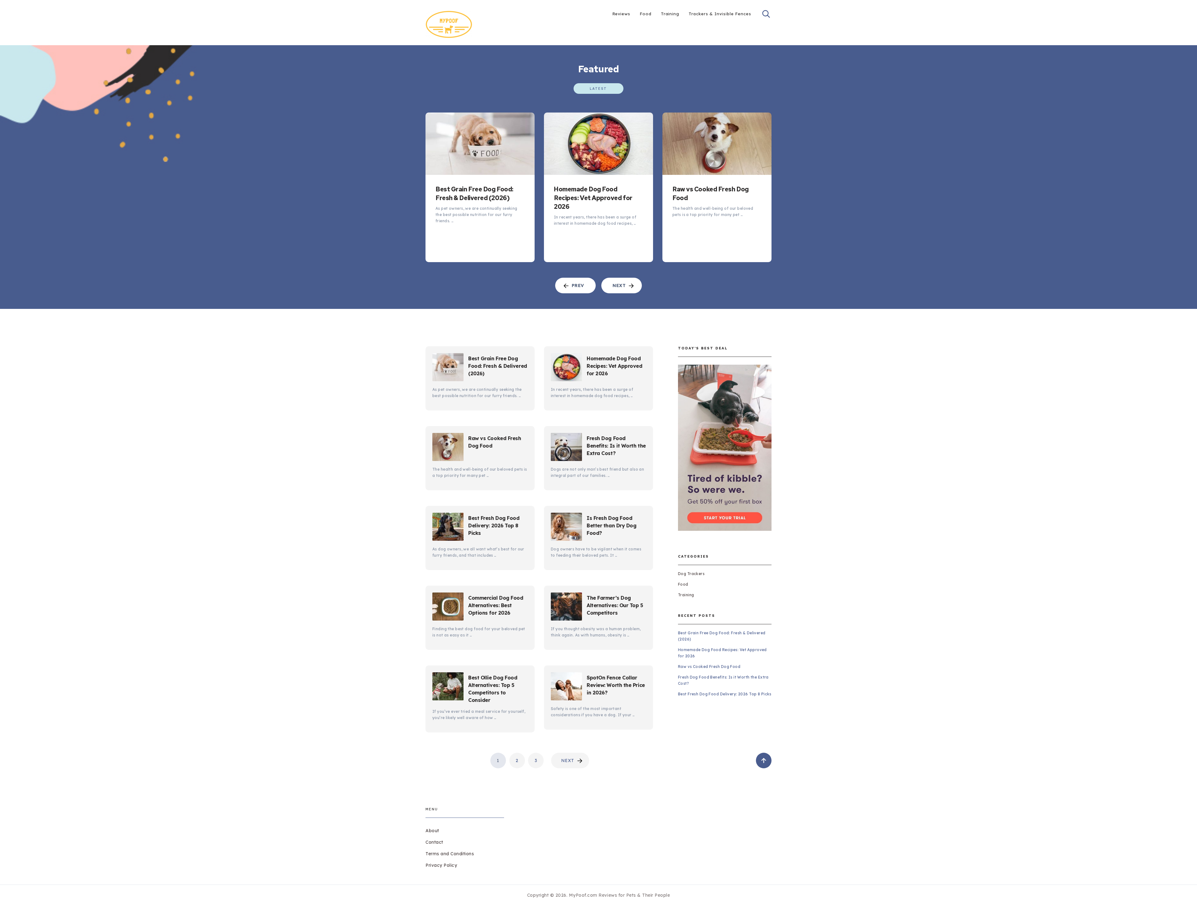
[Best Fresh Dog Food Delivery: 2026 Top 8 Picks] (448, 528)
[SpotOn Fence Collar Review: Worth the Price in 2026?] (566, 687)
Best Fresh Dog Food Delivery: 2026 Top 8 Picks (494, 525)
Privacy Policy (441, 865)
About (432, 830)
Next (567, 760)
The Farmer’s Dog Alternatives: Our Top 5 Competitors (615, 605)
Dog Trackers (691, 573)
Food (645, 13)
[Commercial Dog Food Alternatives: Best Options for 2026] (448, 608)
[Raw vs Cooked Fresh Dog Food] (717, 144)
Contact (434, 842)
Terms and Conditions (449, 854)
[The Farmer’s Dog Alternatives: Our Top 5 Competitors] (566, 608)
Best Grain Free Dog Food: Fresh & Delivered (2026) (474, 193)
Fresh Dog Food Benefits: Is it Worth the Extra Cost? (616, 445)
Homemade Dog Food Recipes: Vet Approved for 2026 (593, 198)
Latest (598, 88)
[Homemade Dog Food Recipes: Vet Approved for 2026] (598, 144)
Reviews (621, 13)
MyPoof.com (583, 895)
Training (670, 13)
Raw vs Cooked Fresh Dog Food (710, 193)
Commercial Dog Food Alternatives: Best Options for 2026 (495, 605)
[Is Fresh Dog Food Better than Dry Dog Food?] (566, 528)
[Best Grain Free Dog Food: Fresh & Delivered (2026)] (480, 144)
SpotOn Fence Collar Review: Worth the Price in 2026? (616, 685)
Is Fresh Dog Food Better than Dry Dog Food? (612, 525)
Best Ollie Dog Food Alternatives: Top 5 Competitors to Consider (492, 688)
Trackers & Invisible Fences (720, 13)
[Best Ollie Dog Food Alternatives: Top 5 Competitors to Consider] (448, 687)
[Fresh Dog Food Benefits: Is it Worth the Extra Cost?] (566, 448)
